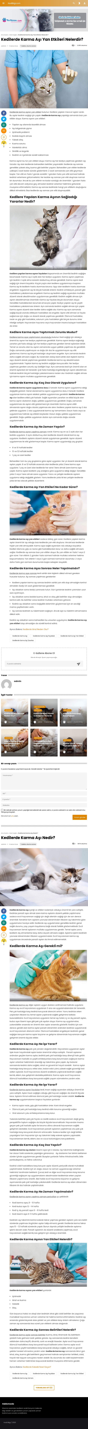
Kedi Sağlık (8, 710)
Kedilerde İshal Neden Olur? (35, 629)
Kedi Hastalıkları (40, 707)
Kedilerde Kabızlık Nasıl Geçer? (37, 1367)
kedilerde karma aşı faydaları (44, 636)
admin (3, 46)
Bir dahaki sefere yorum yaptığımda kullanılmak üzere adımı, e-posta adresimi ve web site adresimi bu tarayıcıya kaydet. (43, 811)
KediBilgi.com (14, 3)
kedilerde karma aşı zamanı (23, 1378)
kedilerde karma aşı (20, 636)
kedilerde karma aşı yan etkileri (72, 636)
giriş (12, 816)
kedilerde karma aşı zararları (23, 640)
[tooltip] (3, 113)
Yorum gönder (79, 817)
